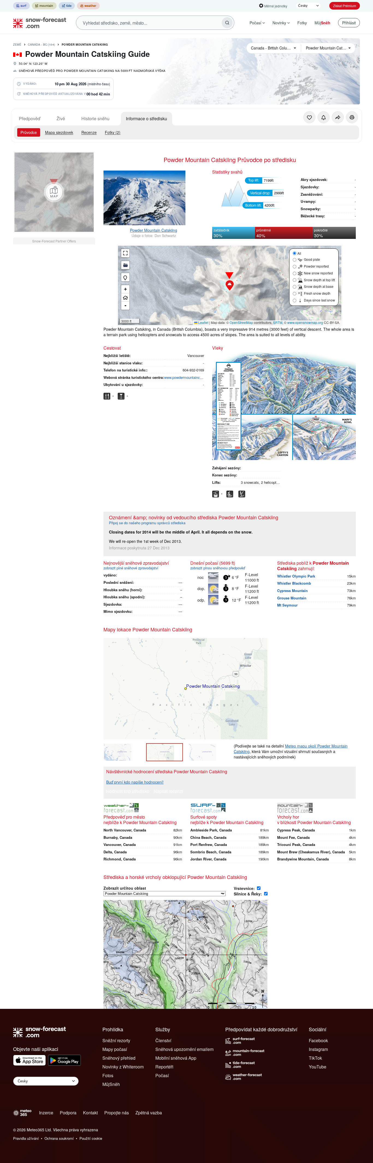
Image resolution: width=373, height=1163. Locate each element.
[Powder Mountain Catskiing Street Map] (207, 752)
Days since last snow (319, 300)
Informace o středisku (146, 118)
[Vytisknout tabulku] (352, 117)
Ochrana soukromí (59, 1138)
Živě (61, 118)
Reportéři (164, 1067)
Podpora (68, 1112)
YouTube (317, 1067)
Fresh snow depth (317, 293)
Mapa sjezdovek (59, 132)
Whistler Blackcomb (294, 583)
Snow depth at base (318, 286)
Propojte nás (116, 1112)
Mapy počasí (114, 1049)
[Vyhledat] (227, 22)
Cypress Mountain (292, 590)
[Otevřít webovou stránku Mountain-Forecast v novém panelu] (44, 5)
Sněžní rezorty (116, 1040)
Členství (163, 1040)
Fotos (107, 1075)
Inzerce (46, 1112)
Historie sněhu (95, 118)
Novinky (279, 22)
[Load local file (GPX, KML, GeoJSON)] (125, 265)
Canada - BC (41, 44)
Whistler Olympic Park (296, 576)
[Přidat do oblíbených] (309, 117)
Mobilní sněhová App (175, 1058)
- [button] (125, 305)
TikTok (315, 1058)
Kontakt (90, 1112)
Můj (322, 22)
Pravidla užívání (26, 1138)
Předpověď (29, 118)
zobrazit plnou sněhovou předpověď (217, 567)
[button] (229, 285)
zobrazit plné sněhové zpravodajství (130, 567)
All (299, 253)
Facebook (318, 1040)
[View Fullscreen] (125, 253)
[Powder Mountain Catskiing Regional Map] (122, 752)
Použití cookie (90, 1138)
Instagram (318, 1049)
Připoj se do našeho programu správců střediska (147, 522)
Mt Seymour (287, 605)
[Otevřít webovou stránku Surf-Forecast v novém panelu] (21, 5)
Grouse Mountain (291, 597)
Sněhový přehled (118, 1058)
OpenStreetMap (241, 322)
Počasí (255, 22)
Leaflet (202, 322)
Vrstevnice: (245, 888)
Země (17, 44)
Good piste (312, 259)
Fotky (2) (112, 132)
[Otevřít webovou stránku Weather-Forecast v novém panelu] (88, 5)
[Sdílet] (338, 117)
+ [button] (125, 289)
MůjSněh (111, 1084)
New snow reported (318, 273)
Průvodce (28, 132)
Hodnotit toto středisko (127, 791)
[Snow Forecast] (38, 22)
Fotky (302, 22)
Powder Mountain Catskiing (85, 44)
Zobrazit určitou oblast (124, 888)
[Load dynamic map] (54, 192)
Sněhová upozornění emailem (184, 1049)
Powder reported (316, 266)
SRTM (277, 322)
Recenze (89, 132)
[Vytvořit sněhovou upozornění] (324, 117)
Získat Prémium (344, 5)
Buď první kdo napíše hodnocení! (135, 782)
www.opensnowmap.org (305, 322)
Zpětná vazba (148, 1112)
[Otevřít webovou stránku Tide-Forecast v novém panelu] (67, 5)
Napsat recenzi (168, 791)
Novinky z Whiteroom (123, 1067)
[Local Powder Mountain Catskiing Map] (164, 752)
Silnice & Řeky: (248, 894)
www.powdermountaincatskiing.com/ (192, 377)
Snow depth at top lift (319, 279)
